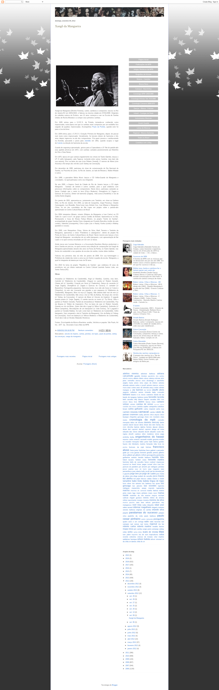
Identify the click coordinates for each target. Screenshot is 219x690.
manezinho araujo (139, 488)
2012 (127, 581)
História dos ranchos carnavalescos (146, 353)
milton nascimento (129, 500)
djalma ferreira (146, 427)
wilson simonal (156, 539)
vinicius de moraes (145, 537)
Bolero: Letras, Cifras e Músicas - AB (147, 282)
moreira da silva (156, 500)
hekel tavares (128, 460)
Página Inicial (143, 60)
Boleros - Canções (143, 79)
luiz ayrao (156, 483)
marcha (126, 490)
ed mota (160, 429)
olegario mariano (158, 507)
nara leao (140, 502)
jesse (125, 469)
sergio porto (147, 529)
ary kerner (147, 390)
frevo (148, 450)
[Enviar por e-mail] (100, 330)
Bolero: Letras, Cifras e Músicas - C (146, 294)
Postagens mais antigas (107, 356)
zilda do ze (141, 541)
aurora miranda (145, 392)
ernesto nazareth (140, 439)
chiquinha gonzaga (137, 417)
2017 (127, 565)
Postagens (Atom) (90, 364)
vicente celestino (129, 537)
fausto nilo (127, 444)
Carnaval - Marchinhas (143, 89)
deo (150, 425)
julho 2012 (131, 629)
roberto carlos (129, 526)
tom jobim (127, 535)
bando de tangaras (130, 397)
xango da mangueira (73, 336)
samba (139, 529)
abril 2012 (131, 639)
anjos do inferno (150, 383)
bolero (141, 402)
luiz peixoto (137, 486)
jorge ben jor (136, 474)
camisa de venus (144, 404)
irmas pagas (141, 464)
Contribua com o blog (143, 143)
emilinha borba (128, 437)
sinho (130, 532)
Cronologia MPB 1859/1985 (143, 94)
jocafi (147, 471)
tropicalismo (153, 535)
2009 (127, 659)
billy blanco (138, 399)
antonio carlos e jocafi (137, 385)
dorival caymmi (145, 429)
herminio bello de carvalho (133, 462)
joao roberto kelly (138, 471)
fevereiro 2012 (132, 645)
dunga (154, 429)
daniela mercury (151, 422)
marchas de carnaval (138, 490)
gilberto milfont (140, 455)
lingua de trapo (157, 481)
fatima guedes (158, 442)
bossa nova (150, 402)
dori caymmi (133, 429)
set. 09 (132, 615)
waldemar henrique (130, 539)
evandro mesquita (132, 442)
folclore (148, 447)
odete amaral (127, 507)
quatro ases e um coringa (133, 522)
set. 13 (132, 612)
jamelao (88, 334)
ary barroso (137, 390)
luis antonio (136, 483)
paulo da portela (105, 334)
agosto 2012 (132, 626)
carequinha (153, 406)
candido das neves (129, 406)
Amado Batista (138, 318)
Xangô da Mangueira (68, 26)
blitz (158, 399)
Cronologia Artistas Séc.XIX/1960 (143, 99)
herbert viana (141, 460)
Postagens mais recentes (66, 356)
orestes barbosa (129, 510)
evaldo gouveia (153, 439)
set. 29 (132, 596)
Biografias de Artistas (143, 74)
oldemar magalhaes (142, 507)
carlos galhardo (135, 409)
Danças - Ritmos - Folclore (143, 108)
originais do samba (143, 510)
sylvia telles (138, 532)
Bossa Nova (143, 84)
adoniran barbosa (148, 374)
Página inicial (87, 356)
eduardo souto (155, 432)
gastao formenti (140, 453)
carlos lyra (160, 409)
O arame (136, 306)
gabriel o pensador (157, 450)
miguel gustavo (136, 498)
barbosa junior (143, 397)
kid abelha (128, 478)
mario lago (131, 493)
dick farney (156, 425)
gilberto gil (131, 455)
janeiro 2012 (132, 649)
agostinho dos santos (156, 376)
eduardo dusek (143, 432)
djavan (155, 427)
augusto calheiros (130, 392)
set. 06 (132, 622)
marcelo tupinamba (156, 488)
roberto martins (144, 526)
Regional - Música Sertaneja (143, 133)
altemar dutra (140, 380)
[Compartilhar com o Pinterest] (109, 330)
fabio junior (144, 442)
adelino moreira (131, 373)
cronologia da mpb (142, 419)
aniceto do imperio (71, 334)
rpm (135, 529)
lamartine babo (130, 481)
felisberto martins (138, 444)
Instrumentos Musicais (143, 118)
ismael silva (152, 464)
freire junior (134, 450)
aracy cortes (154, 388)
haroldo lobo (158, 457)
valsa (161, 534)
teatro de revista (150, 532)
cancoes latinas (159, 404)
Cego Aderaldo (138, 245)
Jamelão (88, 141)
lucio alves (127, 483)
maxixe (147, 495)
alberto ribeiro (138, 378)
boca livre (133, 402)
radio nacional (155, 522)
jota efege (133, 476)
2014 (127, 574)
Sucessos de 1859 (140, 256)
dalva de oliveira (136, 422)
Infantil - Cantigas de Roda (143, 113)
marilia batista (152, 491)
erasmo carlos (128, 439)
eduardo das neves (130, 432)
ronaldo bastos (158, 526)
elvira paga (159, 434)
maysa (154, 495)
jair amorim (143, 467)
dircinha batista (133, 427)
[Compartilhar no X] (105, 330)
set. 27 (132, 602)
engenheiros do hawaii (149, 436)
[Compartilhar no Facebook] (107, 330)
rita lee (161, 524)
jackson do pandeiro (130, 467)
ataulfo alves (158, 390)
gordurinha (160, 455)
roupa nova (128, 529)
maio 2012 (131, 636)
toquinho (135, 534)
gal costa (130, 452)
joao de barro (141, 469)
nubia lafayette (148, 505)
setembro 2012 (133, 593)
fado (150, 442)
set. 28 (132, 599)
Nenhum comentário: (86, 330)
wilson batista (143, 539)
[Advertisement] (87, 46)
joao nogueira (153, 469)
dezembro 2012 (133, 584)
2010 (127, 656)
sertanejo (155, 529)
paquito (125, 513)
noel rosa (136, 505)
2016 (127, 568)
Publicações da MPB (143, 64)
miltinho (146, 498)
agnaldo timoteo (140, 376)
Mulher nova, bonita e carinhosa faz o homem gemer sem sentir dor (147, 269)
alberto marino (128, 378)
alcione (157, 378)
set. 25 (132, 606)
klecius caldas (146, 479)
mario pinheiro (141, 493)
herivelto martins (156, 460)
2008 (127, 662)
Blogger (114, 685)
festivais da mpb (136, 447)
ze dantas (132, 541)
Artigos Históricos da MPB (143, 69)
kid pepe (136, 479)
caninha (140, 406)
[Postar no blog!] (102, 330)
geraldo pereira (152, 453)
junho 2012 (131, 633)
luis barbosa (146, 483)
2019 (127, 558)
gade (124, 453)
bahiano (126, 394)
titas (161, 531)
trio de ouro (143, 535)
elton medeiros (148, 434)
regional (153, 524)
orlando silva (158, 510)
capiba (145, 406)
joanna (131, 469)
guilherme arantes (130, 457)
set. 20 (132, 609)
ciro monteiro (154, 417)
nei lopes (95, 334)
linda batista (143, 481)
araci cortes (131, 388)
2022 (127, 555)
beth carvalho (128, 399)
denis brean (143, 425)
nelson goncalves (153, 502)
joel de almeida (155, 471)
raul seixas (134, 524)
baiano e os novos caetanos (142, 395)
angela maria (128, 383)
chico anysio (154, 415)
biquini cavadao (150, 399)
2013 (127, 578)
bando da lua (159, 395)
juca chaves (158, 476)
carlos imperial (149, 409)
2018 (127, 562)
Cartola (59, 143)
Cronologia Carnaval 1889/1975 (143, 103)
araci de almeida (142, 388)
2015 (127, 571)
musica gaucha (128, 502)
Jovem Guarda (143, 123)
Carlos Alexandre (139, 341)
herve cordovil (150, 462)
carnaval (143, 411)
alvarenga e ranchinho (155, 381)
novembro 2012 (133, 587)
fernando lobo (151, 444)
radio (146, 521)
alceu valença (149, 378)
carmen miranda (130, 412)
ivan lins (161, 464)
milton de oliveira (157, 498)
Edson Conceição (139, 329)
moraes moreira (143, 500)
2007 (127, 665)
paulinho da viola (135, 516)
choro (147, 417)
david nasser (134, 425)
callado (132, 404)
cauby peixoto (144, 415)
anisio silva (138, 383)
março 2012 (132, 642)
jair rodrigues (153, 467)
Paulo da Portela (98, 127)
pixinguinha (158, 519)
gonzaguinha (151, 455)
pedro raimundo (147, 519)
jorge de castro (149, 474)
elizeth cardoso (135, 434)
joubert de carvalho (145, 476)
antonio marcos (152, 385)
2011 (127, 653)
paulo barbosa (150, 516)
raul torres (144, 524)
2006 (127, 669)
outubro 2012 (132, 590)
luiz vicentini (150, 486)
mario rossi (152, 493)
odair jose (159, 505)
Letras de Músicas (143, 128)
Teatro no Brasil (143, 138)
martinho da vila (137, 495)
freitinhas (142, 450)
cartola (81, 334)
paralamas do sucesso (143, 512)
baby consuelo (158, 392)
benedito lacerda (156, 397)
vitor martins (159, 537)
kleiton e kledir (158, 479)
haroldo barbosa (144, 457)
